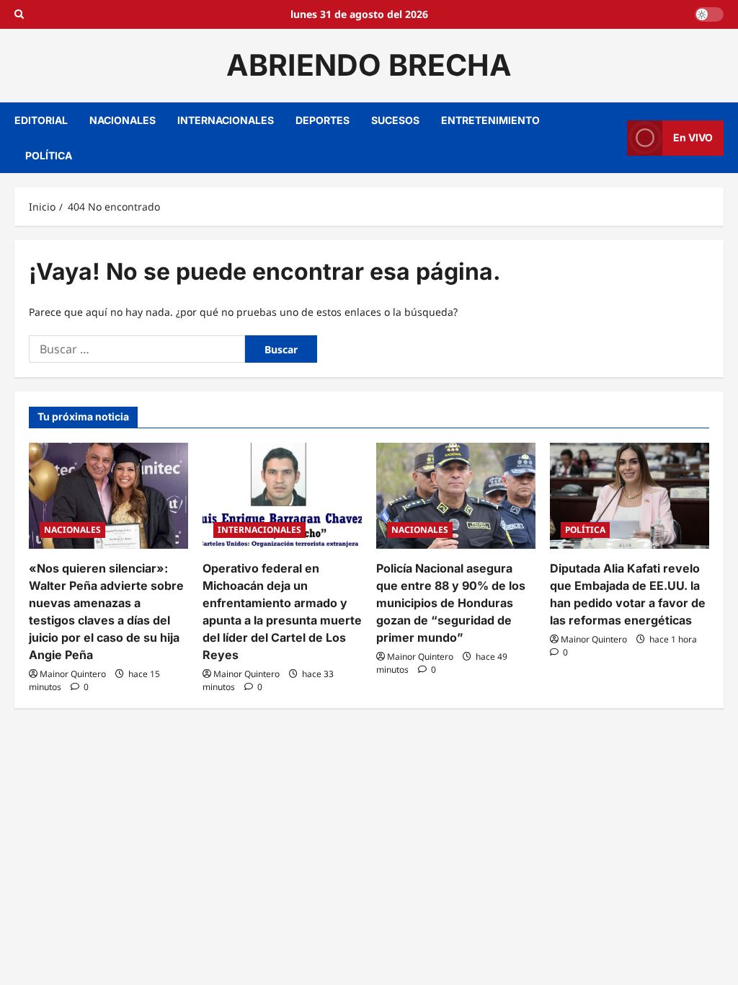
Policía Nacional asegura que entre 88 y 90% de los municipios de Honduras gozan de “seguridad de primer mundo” (450, 603)
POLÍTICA (48, 155)
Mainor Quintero (73, 674)
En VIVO (693, 137)
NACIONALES (122, 120)
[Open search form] (19, 14)
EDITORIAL (41, 120)
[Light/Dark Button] (709, 14)
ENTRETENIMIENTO (490, 120)
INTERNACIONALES (225, 120)
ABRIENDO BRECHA (369, 65)
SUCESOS (395, 120)
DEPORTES (322, 120)
